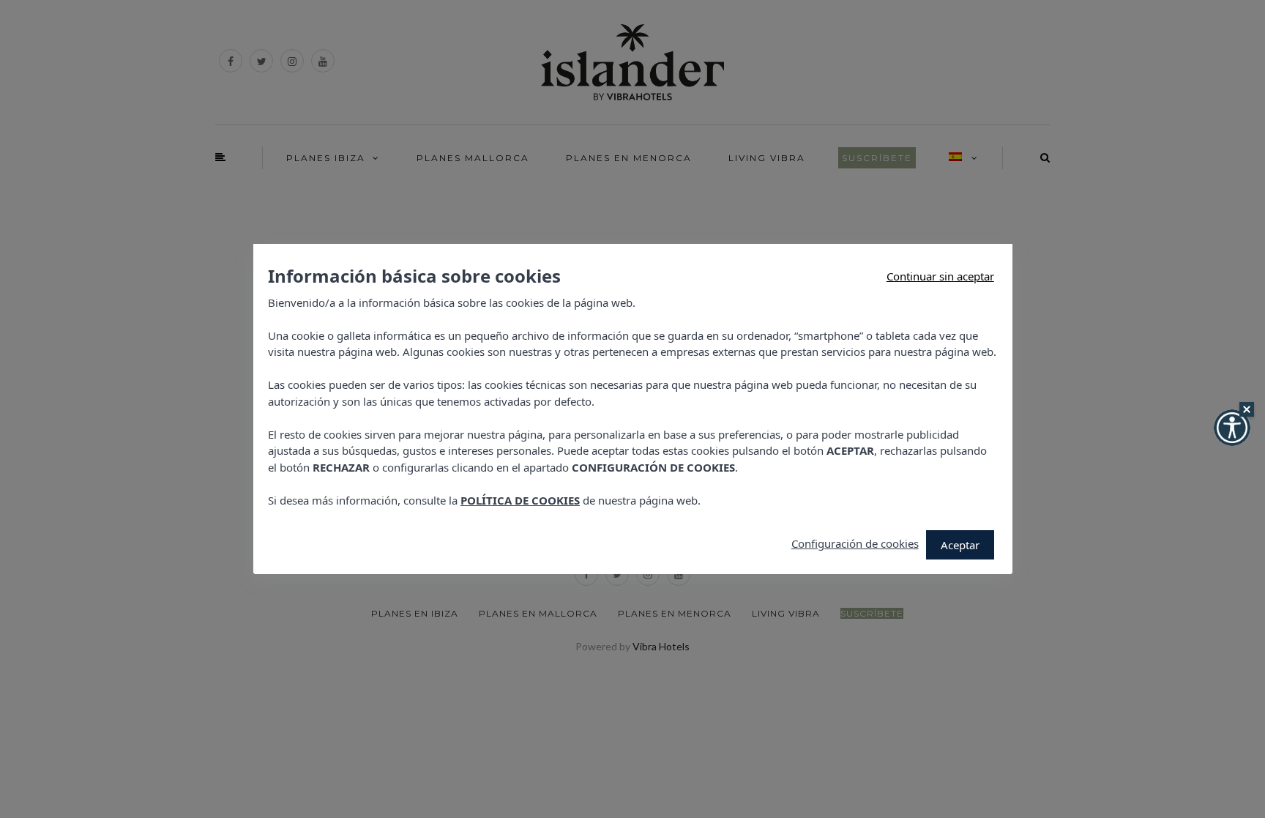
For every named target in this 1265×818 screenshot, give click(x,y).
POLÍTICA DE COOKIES (520, 500)
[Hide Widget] (1246, 409)
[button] (1232, 427)
